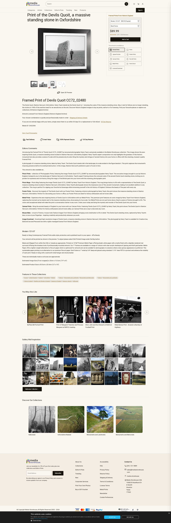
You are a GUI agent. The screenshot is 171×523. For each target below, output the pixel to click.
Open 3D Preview (66, 92)
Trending (69, 10)
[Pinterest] (137, 511)
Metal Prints (104, 489)
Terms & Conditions (106, 481)
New (75, 10)
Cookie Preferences (106, 497)
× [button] (169, 513)
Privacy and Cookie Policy (40, 518)
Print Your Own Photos (82, 485)
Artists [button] (39, 10)
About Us (78, 462)
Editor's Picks (59, 10)
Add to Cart (125, 39)
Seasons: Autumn (67, 281)
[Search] (126, 4)
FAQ (101, 466)
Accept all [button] (112, 517)
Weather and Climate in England (42, 281)
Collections (48, 10)
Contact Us (128, 462)
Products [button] (83, 10)
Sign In (140, 10)
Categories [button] (31, 10)
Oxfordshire (47, 277)
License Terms (105, 485)
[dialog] (85, 517)
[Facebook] (133, 511)
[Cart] (138, 4)
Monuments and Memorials (87, 277)
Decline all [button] (130, 517)
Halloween (75, 281)
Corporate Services (81, 481)
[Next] (97, 52)
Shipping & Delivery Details (78, 118)
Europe (26, 277)
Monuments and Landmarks (71, 277)
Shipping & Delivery (106, 477)
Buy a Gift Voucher (81, 489)
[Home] (34, 4)
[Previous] (31, 52)
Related (53, 277)
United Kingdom (33, 277)
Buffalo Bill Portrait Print (35, 325)
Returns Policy (104, 474)
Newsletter (103, 493)
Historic (61, 277)
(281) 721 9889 (131, 466)
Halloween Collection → (32, 389)
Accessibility (104, 462)
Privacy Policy (104, 470)
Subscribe (58, 473)
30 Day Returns (106, 122)
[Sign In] (143, 4)
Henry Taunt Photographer (29, 133)
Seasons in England (56, 281)
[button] (66, 521)
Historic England (28, 281)
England (41, 277)
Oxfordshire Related (64, 435)
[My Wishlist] (134, 4)
